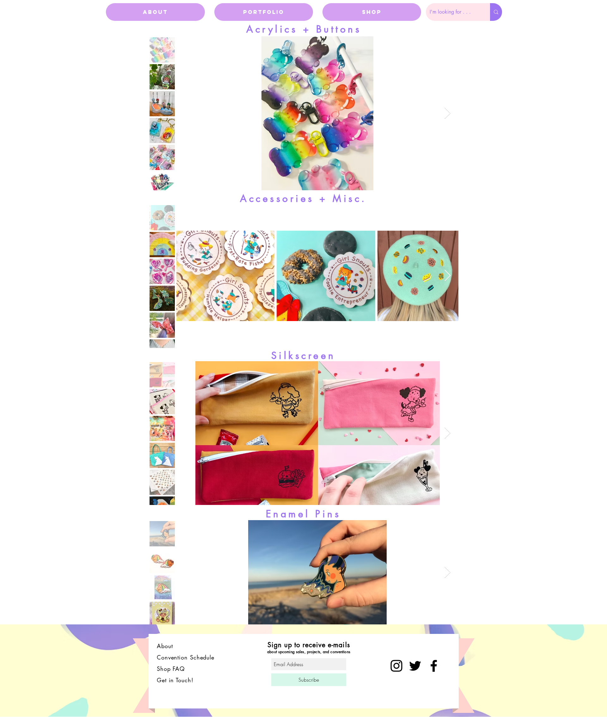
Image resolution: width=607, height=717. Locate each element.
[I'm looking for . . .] (496, 12)
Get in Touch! (175, 680)
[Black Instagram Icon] (396, 666)
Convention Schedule (185, 657)
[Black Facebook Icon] (434, 666)
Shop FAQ (172, 668)
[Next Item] (447, 113)
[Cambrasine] (415, 666)
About (165, 646)
